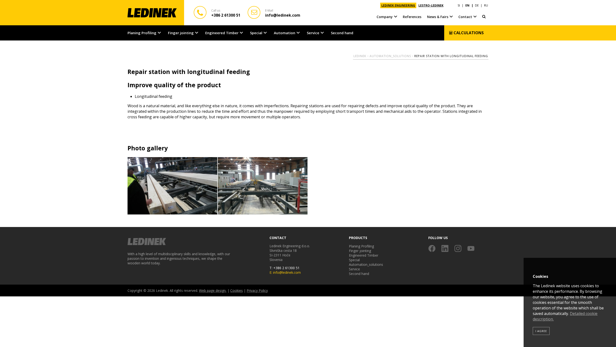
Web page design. (212, 290)
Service (313, 32)
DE (477, 5)
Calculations (468, 32)
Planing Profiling (142, 32)
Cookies (236, 290)
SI (459, 5)
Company (385, 16)
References (412, 16)
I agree (541, 331)
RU (486, 5)
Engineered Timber (221, 32)
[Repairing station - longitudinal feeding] (173, 186)
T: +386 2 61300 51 (285, 268)
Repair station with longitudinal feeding (451, 56)
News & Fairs (437, 16)
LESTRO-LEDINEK (430, 5)
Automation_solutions (390, 56)
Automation (284, 32)
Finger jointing (181, 32)
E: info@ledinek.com (285, 272)
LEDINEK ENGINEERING (398, 5)
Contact (465, 16)
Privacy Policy (257, 290)
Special (256, 32)
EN (467, 5)
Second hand (342, 32)
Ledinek (359, 56)
